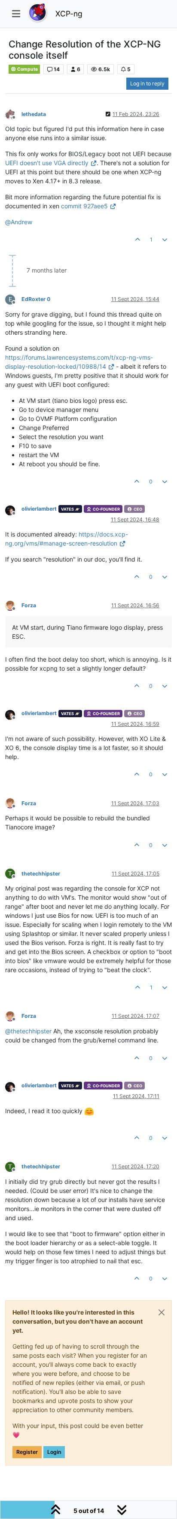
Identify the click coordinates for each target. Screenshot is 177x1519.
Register (27, 1452)
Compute (27, 69)
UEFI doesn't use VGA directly (46, 162)
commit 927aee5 (84, 206)
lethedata (33, 114)
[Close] (161, 1312)
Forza (28, 605)
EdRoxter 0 (35, 299)
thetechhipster (40, 873)
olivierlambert (39, 508)
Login (54, 1452)
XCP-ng (68, 13)
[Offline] (13, 113)
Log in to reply (147, 83)
